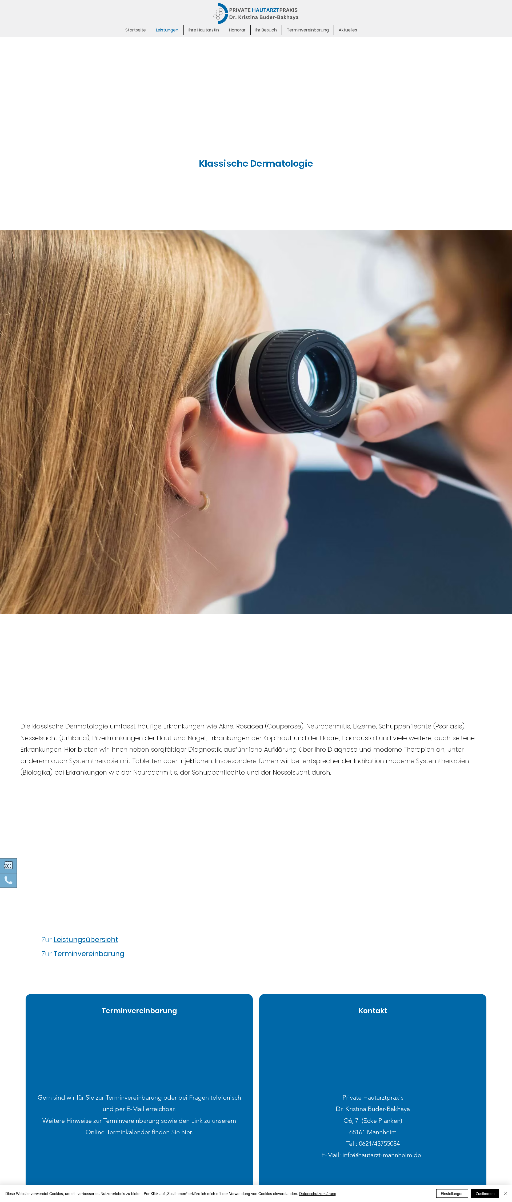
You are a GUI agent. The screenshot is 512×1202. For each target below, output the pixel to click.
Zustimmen (485, 1193)
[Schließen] (505, 1193)
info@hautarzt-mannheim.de (381, 1155)
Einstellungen (452, 1193)
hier (186, 1132)
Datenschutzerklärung (317, 1193)
